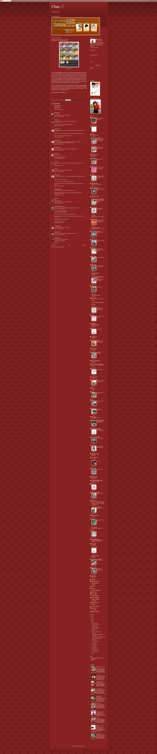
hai (54, 168)
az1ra (55, 198)
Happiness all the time (95, 611)
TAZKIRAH (93, 134)
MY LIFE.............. (94, 388)
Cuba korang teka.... (99, 688)
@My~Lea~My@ (94, 239)
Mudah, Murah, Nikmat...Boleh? (98, 696)
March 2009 (94, 648)
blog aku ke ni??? (94, 325)
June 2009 (94, 644)
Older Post (84, 245)
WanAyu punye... (94, 500)
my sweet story (94, 158)
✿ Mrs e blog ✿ (94, 348)
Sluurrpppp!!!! (98, 733)
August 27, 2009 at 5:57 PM (58, 150)
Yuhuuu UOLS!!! (99, 353)
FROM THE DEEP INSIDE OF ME (97, 480)
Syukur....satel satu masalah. (96, 638)
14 (91, 616)
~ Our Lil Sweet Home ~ (95, 196)
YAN (55, 161)
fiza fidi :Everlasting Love (95, 352)
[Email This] (65, 100)
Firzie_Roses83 (94, 207)
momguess (93, 588)
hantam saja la (94, 408)
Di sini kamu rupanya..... (100, 681)
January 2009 (94, 651)
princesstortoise (94, 476)
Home (69, 245)
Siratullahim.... (94, 633)
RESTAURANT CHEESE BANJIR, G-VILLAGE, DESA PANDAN (100, 221)
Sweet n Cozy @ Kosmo (100, 257)
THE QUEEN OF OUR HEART (96, 559)
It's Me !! (92, 315)
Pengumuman (93, 454)
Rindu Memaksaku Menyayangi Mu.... (97, 420)
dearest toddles (94, 593)
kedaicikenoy (93, 468)
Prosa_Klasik (93, 609)
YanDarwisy (56, 129)
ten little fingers (94, 146)
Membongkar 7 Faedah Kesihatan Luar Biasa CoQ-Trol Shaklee (100, 140)
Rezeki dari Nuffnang (100, 369)
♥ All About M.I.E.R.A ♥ (95, 555)
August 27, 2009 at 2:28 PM (58, 116)
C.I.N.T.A (92, 516)
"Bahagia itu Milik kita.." (95, 599)
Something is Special (95, 515)
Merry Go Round (94, 126)
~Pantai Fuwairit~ (99, 329)
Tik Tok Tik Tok (93, 349)
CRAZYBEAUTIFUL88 (95, 581)
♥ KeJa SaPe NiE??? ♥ (100, 560)
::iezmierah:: (93, 215)
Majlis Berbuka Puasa (100, 493)
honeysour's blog (94, 166)
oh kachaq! (93, 294)
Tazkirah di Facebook (94, 135)
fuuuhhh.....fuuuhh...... (94, 361)
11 (91, 619)
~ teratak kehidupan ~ (95, 379)
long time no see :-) (99, 469)
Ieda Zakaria (56, 238)
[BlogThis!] (67, 100)
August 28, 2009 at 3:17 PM (58, 195)
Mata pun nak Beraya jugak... (97, 631)
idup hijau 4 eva (94, 592)
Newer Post (54, 245)
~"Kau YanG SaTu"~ (94, 457)
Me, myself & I (93, 567)
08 (91, 653)
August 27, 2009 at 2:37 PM (58, 125)
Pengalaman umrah (100, 159)
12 (91, 617)
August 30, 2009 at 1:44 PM (58, 222)
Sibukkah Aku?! (94, 639)
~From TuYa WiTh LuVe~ (95, 437)
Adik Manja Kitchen (94, 583)
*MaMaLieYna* (94, 264)
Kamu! (93, 630)
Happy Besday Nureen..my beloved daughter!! (100, 569)
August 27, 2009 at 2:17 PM (58, 109)
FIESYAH (55, 112)
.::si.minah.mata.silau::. (95, 606)
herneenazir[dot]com (95, 595)
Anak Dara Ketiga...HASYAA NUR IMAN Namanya (100, 279)
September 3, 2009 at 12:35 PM (59, 240)
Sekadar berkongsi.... (95, 641)
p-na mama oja (56, 189)
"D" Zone (93, 586)
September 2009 (95, 627)
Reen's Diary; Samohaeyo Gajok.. (97, 364)
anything (92, 530)
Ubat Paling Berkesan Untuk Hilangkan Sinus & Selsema (100, 177)
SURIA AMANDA (94, 117)
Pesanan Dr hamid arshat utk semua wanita (97, 228)
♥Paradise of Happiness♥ (95, 590)
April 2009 (94, 647)
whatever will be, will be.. (95, 227)
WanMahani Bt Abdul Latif (58, 206)
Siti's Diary (93, 604)
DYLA (55, 153)
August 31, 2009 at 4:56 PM (58, 228)
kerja (92, 660)
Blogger (83, 746)
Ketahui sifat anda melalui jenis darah (96, 528)
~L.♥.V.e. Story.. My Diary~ (95, 231)
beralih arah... (93, 556)
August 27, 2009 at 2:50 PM (58, 144)
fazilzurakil (93, 579)
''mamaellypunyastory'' (95, 539)
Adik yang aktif (93, 544)
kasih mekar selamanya (95, 360)
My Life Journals (94, 527)
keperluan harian (94, 547)
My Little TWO (93, 543)
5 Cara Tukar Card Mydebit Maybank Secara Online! (100, 250)
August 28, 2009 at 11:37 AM (59, 171)
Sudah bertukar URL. (94, 477)
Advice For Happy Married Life (96, 417)
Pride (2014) (93, 304)
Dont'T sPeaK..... (94, 445)
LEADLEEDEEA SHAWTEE (96, 428)
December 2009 (95, 623)
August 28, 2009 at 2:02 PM (58, 185)
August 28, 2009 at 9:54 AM (58, 158)
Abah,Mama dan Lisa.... (95, 602)
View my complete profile (94, 47)
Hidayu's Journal (94, 219)
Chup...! (57, 6)
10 (91, 620)
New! (97, 710)
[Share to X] (68, 100)
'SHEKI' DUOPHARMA (95, 492)
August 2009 (94, 629)
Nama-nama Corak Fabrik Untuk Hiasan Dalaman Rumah (100, 309)
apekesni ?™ (93, 460)
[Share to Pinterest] (70, 100)
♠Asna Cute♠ (93, 328)
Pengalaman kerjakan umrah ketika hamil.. (97, 216)
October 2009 (94, 626)
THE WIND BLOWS (94, 183)
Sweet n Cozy (93, 256)
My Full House (93, 416)
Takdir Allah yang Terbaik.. (95, 481)
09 (91, 622)
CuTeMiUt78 (56, 147)
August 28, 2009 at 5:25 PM (58, 203)
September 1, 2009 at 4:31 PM (59, 234)
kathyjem (93, 175)
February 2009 (94, 650)
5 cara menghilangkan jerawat (95, 295)
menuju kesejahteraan (95, 597)
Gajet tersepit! (98, 703)
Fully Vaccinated (93, 155)
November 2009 (95, 624)
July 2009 (94, 643)
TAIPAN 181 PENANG (95, 453)
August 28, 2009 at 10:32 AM (59, 165)
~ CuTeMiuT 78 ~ (94, 336)
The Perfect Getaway (95, 273)
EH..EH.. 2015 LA (94, 337)
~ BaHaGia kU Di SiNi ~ (95, 340)
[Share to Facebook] (69, 100)
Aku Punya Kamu (94, 154)
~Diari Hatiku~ (93, 368)
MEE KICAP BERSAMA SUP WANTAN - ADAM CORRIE (100, 201)
